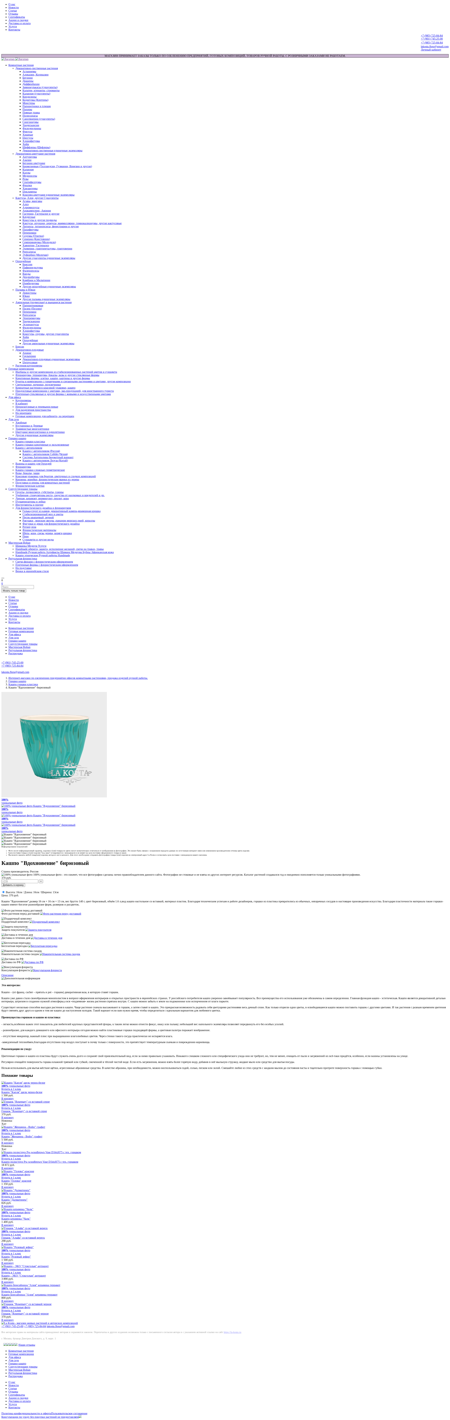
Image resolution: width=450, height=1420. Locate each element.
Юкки (26, 296)
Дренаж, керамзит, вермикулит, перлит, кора (42, 498)
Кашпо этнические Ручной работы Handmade (42, 555)
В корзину (7, 1098)
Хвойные (21, 422)
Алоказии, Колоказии (35, 74)
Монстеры (28, 103)
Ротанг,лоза (29, 526)
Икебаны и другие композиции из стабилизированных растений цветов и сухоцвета (66, 371)
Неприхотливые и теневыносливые (36, 406)
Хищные (27, 134)
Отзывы (13, 13)
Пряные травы (31, 112)
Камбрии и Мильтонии (36, 280)
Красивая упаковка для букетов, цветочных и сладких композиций (55, 476)
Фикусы (27, 131)
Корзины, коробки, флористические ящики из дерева (47, 479)
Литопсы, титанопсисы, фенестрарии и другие (50, 226)
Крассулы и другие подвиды (39, 220)
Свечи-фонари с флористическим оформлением (44, 561)
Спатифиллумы (31, 182)
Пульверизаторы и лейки (30, 501)
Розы (25, 178)
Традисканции (31, 321)
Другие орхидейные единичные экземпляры (49, 286)
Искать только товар (14, 590)
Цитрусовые (29, 362)
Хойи (25, 144)
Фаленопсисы (30, 270)
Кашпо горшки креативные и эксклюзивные (42, 444)
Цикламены (29, 191)
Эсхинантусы (30, 324)
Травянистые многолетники (32, 428)
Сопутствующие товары (22, 488)
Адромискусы (30, 207)
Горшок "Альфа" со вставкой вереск (23, 1237)
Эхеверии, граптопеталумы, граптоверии (47, 248)
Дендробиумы (31, 277)
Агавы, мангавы (32, 201)
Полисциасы (30, 115)
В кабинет (21, 403)
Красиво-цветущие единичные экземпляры (48, 194)
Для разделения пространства (33, 409)
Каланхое (28, 169)
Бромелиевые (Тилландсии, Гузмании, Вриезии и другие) (57, 166)
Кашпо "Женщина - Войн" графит (21, 1136)
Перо (25, 536)
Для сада (13, 419)
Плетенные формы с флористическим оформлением (46, 564)
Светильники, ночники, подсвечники (38, 384)
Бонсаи (19, 346)
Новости (13, 7)
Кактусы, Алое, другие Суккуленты (37, 197)
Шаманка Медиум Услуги (30, 545)
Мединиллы (29, 175)
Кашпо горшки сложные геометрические (40, 469)
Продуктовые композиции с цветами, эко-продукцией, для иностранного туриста (64, 390)
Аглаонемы (29, 71)
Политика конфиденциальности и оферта (26, 1413)
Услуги (12, 26)
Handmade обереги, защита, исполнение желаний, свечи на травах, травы (59, 549)
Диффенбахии (31, 84)
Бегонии (27, 77)
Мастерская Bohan (19, 542)
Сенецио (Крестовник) (36, 239)
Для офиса (14, 397)
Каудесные (28, 216)
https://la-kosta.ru (232, 1332)
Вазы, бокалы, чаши (27, 473)
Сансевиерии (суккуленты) (38, 118)
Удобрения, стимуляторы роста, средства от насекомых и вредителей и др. (60, 495)
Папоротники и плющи (36, 106)
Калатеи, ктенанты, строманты (41, 90)
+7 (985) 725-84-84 (35, 1326)
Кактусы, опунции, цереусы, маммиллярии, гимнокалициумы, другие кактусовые (72, 223)
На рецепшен (23, 413)
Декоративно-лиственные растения (36, 68)
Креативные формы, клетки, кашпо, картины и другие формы (52, 378)
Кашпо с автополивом (28, 447)
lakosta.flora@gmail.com (61, 1326)
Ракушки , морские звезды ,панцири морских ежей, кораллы (58, 520)
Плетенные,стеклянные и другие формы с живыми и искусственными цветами (63, 394)
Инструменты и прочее (29, 504)
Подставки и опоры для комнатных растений (42, 482)
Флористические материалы (39, 530)
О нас (11, 4)
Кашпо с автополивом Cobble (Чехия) (45, 454)
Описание (7, 975)
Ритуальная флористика (22, 558)
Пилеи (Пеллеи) (32, 308)
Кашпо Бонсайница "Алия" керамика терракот (29, 1294)
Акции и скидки (18, 20)
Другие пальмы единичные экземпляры (46, 299)
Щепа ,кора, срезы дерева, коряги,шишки (47, 533)
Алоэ (25, 204)
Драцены (27, 80)
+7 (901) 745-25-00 (12, 1326)
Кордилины (29, 96)
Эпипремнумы (31, 318)
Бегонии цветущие (33, 163)
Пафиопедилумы (32, 267)
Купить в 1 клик (11, 1089)
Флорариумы (23, 466)
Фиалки (27, 185)
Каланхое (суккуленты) (36, 93)
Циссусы (27, 137)
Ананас (26, 352)
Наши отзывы (26, 1344)
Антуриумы (29, 156)
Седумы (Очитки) (33, 235)
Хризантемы (30, 188)
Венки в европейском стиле (32, 571)
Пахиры (27, 109)
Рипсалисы (29, 251)
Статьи (12, 10)
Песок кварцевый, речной (38, 517)
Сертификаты (16, 16)
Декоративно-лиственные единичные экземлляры (52, 150)
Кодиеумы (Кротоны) (35, 99)
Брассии (27, 264)
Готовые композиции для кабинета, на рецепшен (44, 416)
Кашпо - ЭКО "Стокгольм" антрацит (23, 1275)
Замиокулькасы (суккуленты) (39, 87)
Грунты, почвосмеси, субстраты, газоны (39, 492)
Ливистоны (29, 292)
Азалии (26, 160)
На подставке (23, 568)
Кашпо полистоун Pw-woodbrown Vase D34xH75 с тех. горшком (39, 1161)
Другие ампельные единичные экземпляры (48, 343)
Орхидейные (23, 261)
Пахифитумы (30, 229)
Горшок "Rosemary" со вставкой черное (25, 1313)
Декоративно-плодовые (29, 349)
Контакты (14, 29)
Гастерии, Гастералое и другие (40, 213)
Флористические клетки (29, 485)
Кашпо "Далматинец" (14, 1199)
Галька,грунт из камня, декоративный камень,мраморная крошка (61, 511)
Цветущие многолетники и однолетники (40, 432)
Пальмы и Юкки (25, 289)
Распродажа (15, 653)
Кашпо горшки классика (30, 441)
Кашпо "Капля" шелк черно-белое (21, 1092)
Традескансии (30, 125)
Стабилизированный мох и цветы (42, 514)
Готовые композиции (21, 368)
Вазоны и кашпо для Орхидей (33, 463)
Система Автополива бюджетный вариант (47, 457)
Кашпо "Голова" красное (16, 1180)
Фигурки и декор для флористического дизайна (51, 523)
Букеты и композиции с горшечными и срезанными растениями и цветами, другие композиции (73, 381)
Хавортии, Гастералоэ (35, 245)
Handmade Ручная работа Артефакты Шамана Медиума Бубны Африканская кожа (64, 552)
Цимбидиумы (30, 283)
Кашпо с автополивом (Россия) (41, 450)
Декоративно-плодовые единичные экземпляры (51, 359)
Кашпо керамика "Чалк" (16, 1218)
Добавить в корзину (13, 885)
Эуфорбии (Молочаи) (35, 254)
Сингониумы (30, 122)
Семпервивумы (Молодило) (39, 242)
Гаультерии (29, 356)
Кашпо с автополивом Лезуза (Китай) (45, 460)
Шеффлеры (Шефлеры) (36, 147)
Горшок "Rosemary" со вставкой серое (24, 1111)
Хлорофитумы (31, 141)
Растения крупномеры (28, 365)
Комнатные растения (21, 65)
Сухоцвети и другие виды (38, 539)
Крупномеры (23, 400)
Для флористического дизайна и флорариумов (43, 507)
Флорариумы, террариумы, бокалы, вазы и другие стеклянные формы (57, 375)
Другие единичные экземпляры (34, 435)
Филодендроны (31, 128)
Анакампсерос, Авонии (36, 210)
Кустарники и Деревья (29, 425)
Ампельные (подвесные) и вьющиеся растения (43, 302)
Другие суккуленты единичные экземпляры (48, 258)
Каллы (26, 172)
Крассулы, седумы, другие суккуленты (45, 333)
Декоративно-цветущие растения (35, 153)
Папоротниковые (32, 305)
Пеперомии (29, 232)
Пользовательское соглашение (69, 1413)
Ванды (26, 273)
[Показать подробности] (60, 913)
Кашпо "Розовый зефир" (16, 1256)
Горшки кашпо (17, 438)
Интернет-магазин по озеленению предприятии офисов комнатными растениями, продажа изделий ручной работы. (78, 678)
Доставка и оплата (19, 23)
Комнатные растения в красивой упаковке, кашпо (45, 387)
